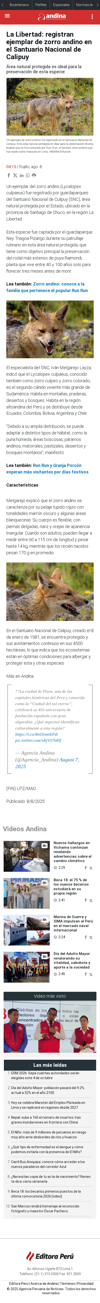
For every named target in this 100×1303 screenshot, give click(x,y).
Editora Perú (18, 1284)
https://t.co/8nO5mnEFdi (36, 734)
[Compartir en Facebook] (86, 867)
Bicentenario (19, 5)
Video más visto (50, 996)
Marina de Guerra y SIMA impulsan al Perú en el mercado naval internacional (73, 923)
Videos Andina (25, 829)
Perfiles (41, 5)
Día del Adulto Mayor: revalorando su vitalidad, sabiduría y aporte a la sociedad (72, 960)
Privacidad (85, 1284)
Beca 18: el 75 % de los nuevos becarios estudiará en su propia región (71, 887)
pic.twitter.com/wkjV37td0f (38, 740)
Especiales (61, 5)
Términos (67, 1284)
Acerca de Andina (44, 1284)
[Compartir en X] (91, 867)
